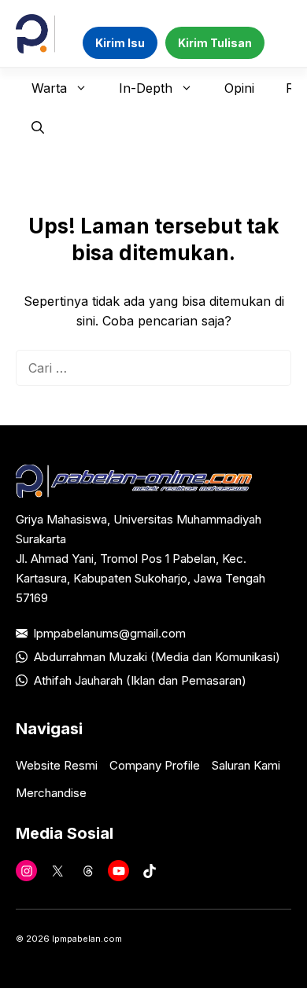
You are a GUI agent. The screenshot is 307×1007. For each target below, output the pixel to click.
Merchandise (51, 792)
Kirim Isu (120, 43)
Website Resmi (57, 765)
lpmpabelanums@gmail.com (110, 633)
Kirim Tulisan (215, 43)
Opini (239, 88)
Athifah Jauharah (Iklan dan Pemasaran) (140, 680)
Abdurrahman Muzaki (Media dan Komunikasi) (157, 656)
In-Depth (145, 88)
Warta (49, 88)
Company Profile (154, 765)
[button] (37, 127)
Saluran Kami (246, 765)
